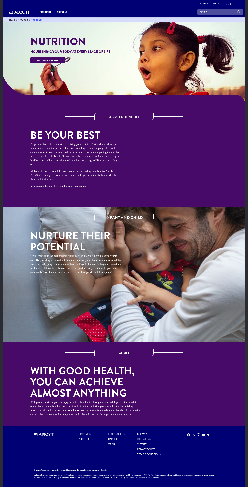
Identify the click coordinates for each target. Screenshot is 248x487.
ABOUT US (84, 439)
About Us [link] (62, 12)
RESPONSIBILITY (116, 434)
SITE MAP (142, 434)
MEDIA (111, 444)
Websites (142, 444)
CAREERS (113, 439)
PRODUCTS (85, 434)
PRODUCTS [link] (45, 12)
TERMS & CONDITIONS (149, 454)
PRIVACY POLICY (146, 449)
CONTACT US (144, 439)
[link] (12, 19)
